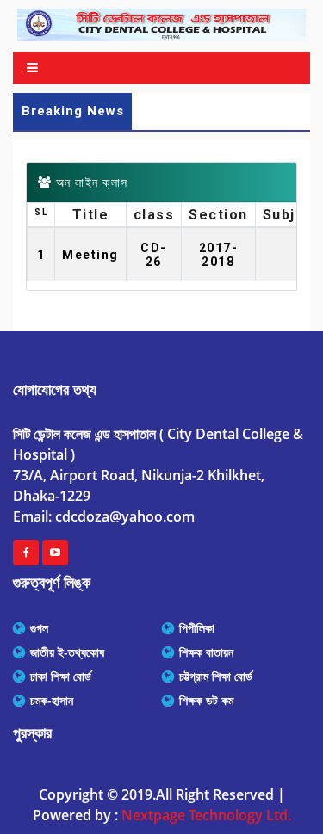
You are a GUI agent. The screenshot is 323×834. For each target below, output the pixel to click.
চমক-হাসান (51, 700)
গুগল (39, 628)
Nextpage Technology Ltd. (206, 815)
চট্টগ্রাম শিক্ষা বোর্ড (215, 676)
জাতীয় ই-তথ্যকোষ (67, 652)
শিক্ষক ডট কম (206, 700)
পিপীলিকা (196, 628)
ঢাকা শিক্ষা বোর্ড (60, 676)
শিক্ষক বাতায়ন (206, 652)
